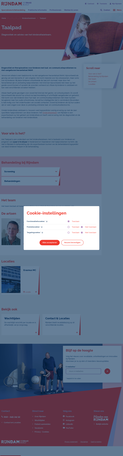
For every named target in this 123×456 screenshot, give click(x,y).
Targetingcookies (34, 232)
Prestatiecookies (33, 227)
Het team (92, 79)
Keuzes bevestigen (72, 243)
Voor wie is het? (94, 74)
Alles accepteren (49, 243)
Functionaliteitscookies (36, 221)
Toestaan (75, 221)
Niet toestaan (90, 227)
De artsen (92, 82)
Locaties (91, 84)
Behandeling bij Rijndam (98, 76)
